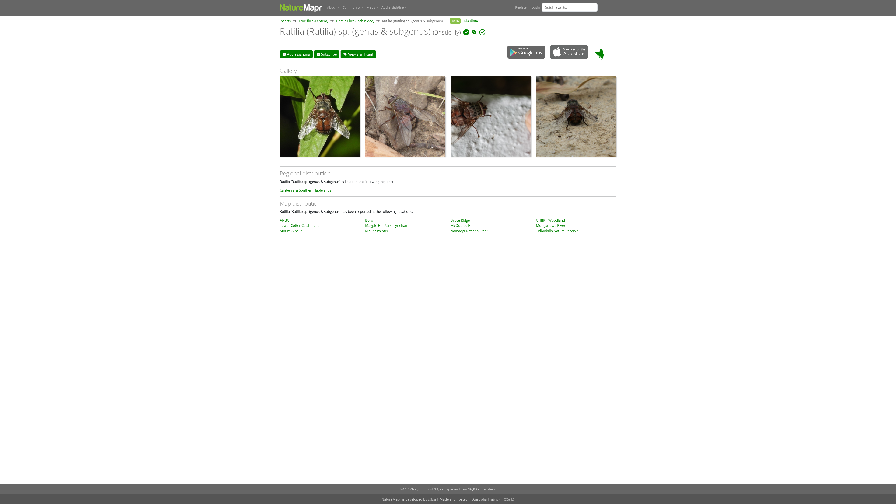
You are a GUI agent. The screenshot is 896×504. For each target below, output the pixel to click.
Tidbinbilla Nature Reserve (557, 230)
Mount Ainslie (291, 230)
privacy (495, 499)
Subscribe (328, 54)
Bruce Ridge (460, 220)
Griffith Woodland (550, 220)
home (455, 20)
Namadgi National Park (469, 230)
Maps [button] (371, 7)
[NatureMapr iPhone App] (569, 52)
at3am (432, 499)
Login (536, 7)
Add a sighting (298, 54)
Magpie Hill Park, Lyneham (386, 225)
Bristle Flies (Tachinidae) (355, 20)
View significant (360, 54)
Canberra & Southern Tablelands (305, 190)
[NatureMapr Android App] (526, 52)
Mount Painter (376, 230)
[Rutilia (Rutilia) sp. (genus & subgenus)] (320, 118)
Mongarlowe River (550, 225)
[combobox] (579, 7)
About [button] (331, 7)
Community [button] (351, 7)
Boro (369, 220)
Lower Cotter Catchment (299, 225)
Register (521, 7)
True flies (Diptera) (313, 20)
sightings (471, 20)
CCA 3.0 (509, 499)
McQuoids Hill (462, 225)
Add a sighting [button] (393, 7)
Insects (285, 20)
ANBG (285, 220)
